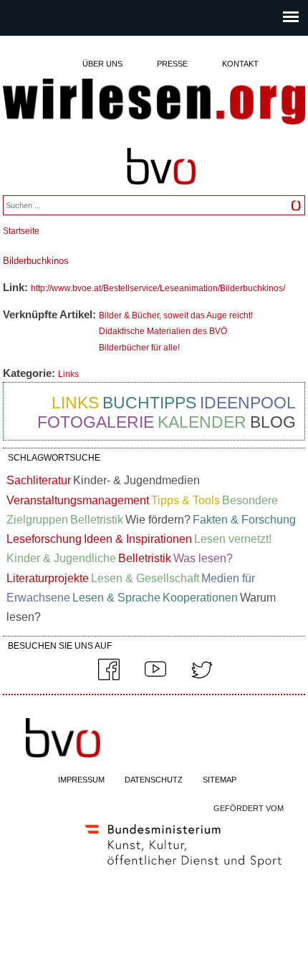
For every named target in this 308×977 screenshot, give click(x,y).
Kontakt (240, 63)
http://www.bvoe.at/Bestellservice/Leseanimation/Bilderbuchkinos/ (158, 288)
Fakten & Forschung (244, 520)
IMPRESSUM (81, 779)
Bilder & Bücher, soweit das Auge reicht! (176, 315)
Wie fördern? (158, 520)
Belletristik (96, 520)
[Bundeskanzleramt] (183, 870)
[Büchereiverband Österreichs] (161, 191)
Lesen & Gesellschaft (145, 578)
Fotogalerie (95, 422)
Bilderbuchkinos (36, 260)
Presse (172, 63)
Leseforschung (44, 539)
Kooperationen (200, 597)
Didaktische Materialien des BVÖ (163, 331)
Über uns (102, 63)
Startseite (21, 231)
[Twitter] (202, 677)
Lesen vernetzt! (232, 539)
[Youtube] (155, 677)
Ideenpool (248, 402)
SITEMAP (219, 779)
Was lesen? (203, 558)
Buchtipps (149, 402)
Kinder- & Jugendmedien (136, 480)
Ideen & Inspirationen (138, 539)
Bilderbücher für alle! (139, 348)
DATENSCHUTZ (154, 779)
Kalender (202, 422)
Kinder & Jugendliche (61, 558)
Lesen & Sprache (116, 597)
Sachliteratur (38, 480)
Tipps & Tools (185, 500)
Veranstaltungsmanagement (77, 500)
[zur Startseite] (153, 103)
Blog (273, 422)
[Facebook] (109, 677)
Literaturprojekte (47, 578)
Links (68, 374)
